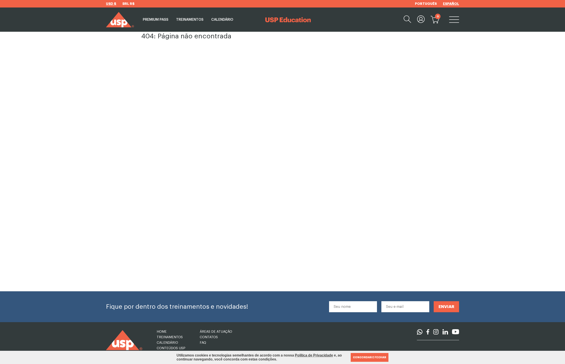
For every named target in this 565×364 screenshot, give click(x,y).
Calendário (222, 19)
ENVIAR (446, 307)
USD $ (111, 4)
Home (162, 331)
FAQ (203, 342)
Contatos (209, 337)
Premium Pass (155, 19)
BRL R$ (128, 4)
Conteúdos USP (171, 348)
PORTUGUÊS (426, 4)
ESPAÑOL (451, 4)
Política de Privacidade (314, 355)
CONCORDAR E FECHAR (369, 357)
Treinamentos (189, 19)
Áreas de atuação (216, 331)
